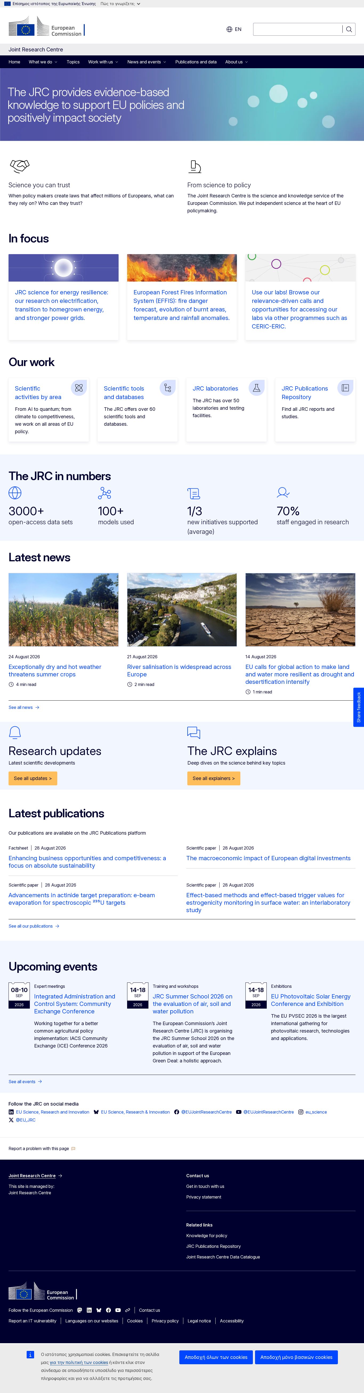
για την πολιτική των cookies (79, 1362)
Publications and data (196, 61)
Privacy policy (165, 1320)
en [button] (238, 29)
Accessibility (232, 1320)
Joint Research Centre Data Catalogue (223, 1257)
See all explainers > (214, 778)
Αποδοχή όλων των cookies (216, 1357)
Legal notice (199, 1320)
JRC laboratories (215, 388)
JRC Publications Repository (213, 1246)
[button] (42, 1148)
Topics (73, 61)
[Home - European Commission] (52, 26)
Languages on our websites (91, 1320)
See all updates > (33, 778)
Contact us (149, 1310)
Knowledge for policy (206, 1235)
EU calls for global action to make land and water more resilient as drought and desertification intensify (299, 674)
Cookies (135, 1320)
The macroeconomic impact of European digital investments (268, 858)
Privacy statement (203, 1197)
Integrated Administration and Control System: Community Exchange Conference (74, 1004)
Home (14, 61)
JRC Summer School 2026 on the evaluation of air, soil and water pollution (192, 1004)
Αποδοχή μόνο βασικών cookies (296, 1357)
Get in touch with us (205, 1186)
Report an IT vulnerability (32, 1320)
